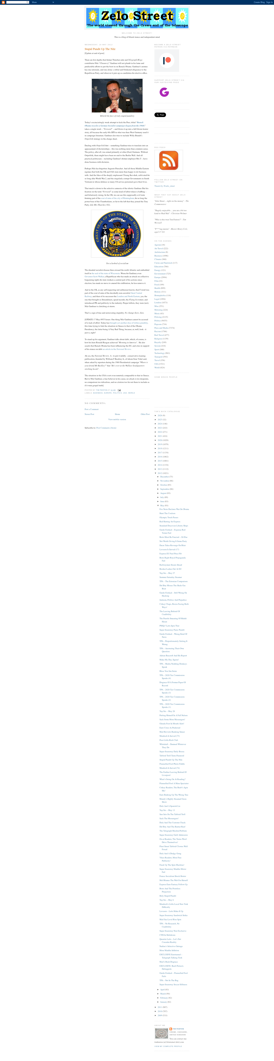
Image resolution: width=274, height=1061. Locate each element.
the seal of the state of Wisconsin (106, 273)
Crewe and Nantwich (163, 262)
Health (157, 288)
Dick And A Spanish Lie (170, 806)
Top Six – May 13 (167, 810)
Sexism (157, 345)
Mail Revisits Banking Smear (172, 731)
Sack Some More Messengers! (172, 719)
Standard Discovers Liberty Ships (174, 525)
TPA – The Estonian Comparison (174, 581)
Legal (156, 299)
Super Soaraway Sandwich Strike (174, 915)
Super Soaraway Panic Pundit (172, 629)
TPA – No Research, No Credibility (169, 925)
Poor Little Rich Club (169, 740)
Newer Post (89, 414)
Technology (159, 353)
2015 (160, 460)
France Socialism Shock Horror (173, 876)
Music (157, 313)
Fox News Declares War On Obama (174, 509)
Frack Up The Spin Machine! (172, 864)
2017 (160, 452)
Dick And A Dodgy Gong (170, 853)
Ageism (157, 244)
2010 (160, 1011)
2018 (160, 448)
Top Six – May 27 (167, 573)
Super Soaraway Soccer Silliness (173, 984)
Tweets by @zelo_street (164, 185)
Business (98, 393)
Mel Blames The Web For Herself (174, 880)
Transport (158, 356)
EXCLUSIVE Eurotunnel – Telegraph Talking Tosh (171, 956)
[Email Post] (119, 390)
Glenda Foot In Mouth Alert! (172, 723)
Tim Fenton (178, 1029)
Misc (156, 306)
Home (117, 414)
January (163, 1001)
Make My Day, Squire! (169, 659)
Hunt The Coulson (167, 513)
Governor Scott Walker (94, 276)
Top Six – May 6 (167, 899)
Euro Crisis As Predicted (170, 727)
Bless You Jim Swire (168, 671)
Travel (157, 360)
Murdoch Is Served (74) (170, 767)
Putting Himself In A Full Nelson (174, 715)
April (162, 989)
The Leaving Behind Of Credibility (170, 613)
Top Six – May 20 (167, 711)
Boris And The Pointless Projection (170, 890)
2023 (160, 427)
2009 (160, 1015)
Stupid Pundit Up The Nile (171, 759)
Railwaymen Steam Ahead (171, 564)
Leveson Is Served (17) (169, 549)
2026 (160, 415)
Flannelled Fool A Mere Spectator (174, 783)
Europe (108, 393)
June (162, 501)
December (164, 476)
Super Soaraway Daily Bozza (172, 751)
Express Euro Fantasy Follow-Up (174, 884)
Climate (157, 259)
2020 (160, 440)
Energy (157, 270)
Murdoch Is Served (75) (170, 735)
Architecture (159, 252)
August (163, 493)
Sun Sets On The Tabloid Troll (172, 814)
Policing (158, 316)
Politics (117, 393)
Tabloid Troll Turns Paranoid (172, 755)
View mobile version (117, 419)
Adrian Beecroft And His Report (173, 655)
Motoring (158, 309)
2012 (160, 473)
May (162, 505)
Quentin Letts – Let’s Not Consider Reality (170, 941)
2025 (160, 419)
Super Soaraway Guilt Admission (174, 834)
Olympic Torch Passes (169, 517)
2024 (160, 423)
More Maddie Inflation (169, 950)
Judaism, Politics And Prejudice (173, 599)
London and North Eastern (128, 296)
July (162, 497)
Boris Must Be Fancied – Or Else (173, 537)
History (157, 291)
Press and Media (161, 327)
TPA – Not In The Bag (169, 980)
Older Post (145, 414)
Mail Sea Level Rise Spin (170, 919)
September (165, 489)
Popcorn (158, 324)
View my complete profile (168, 1046)
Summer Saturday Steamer (171, 577)
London (157, 302)
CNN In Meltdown (167, 934)
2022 (160, 431)
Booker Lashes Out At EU (171, 568)
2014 (160, 464)
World (131, 393)
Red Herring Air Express (170, 521)
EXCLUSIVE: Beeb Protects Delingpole (171, 967)
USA (125, 393)
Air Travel (158, 248)
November (165, 480)
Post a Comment (92, 409)
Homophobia (160, 295)
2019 (160, 444)
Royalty (157, 342)
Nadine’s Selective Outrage (171, 946)
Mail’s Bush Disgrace (169, 961)
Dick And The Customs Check (173, 822)
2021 (160, 436)
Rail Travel (159, 335)
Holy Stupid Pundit (168, 895)
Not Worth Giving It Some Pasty (173, 541)
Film (156, 280)
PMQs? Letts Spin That (169, 625)
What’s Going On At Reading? (173, 779)
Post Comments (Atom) (106, 427)
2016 (160, 456)
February (164, 997)
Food (156, 284)
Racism (157, 331)
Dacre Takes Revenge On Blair (173, 545)
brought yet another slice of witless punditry (129, 322)
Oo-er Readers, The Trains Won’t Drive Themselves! (173, 841)
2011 (160, 1007)
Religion (158, 338)
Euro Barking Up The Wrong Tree (174, 794)
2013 (160, 469)
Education (158, 266)
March (163, 993)
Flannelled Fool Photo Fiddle (172, 763)
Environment (160, 273)
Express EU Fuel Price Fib (171, 553)
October (164, 484)
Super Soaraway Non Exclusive (173, 930)
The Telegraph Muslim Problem (173, 830)
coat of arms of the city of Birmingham (117, 198)
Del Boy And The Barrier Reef (172, 826)
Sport (156, 349)
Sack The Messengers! (169, 818)
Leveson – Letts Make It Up (171, 911)
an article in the (117, 349)
